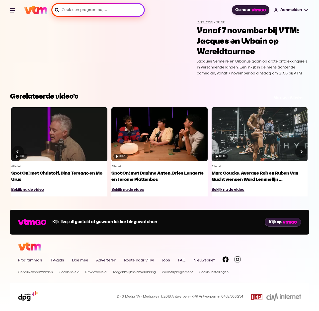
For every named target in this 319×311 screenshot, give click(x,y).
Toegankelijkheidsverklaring (134, 272)
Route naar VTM (139, 260)
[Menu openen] (13, 10)
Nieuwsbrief (204, 260)
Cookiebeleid (69, 272)
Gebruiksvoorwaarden (35, 272)
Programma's (30, 260)
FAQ (181, 260)
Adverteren (106, 260)
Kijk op (275, 222)
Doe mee (80, 260)
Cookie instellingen (214, 272)
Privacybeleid (95, 272)
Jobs (166, 260)
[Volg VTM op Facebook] (226, 260)
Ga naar (242, 10)
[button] (291, 10)
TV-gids (57, 260)
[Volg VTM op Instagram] (237, 260)
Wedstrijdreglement (177, 272)
